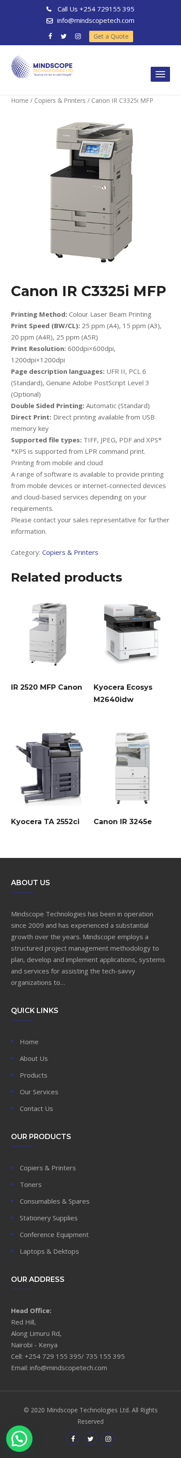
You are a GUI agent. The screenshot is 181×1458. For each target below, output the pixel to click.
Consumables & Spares (55, 1201)
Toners (31, 1184)
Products (33, 1075)
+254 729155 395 (96, 8)
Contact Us (36, 1108)
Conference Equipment (54, 1234)
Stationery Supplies (49, 1217)
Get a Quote (111, 36)
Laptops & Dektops (49, 1251)
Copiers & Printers (60, 100)
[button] (19, 1438)
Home (20, 100)
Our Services (39, 1091)
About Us (34, 1058)
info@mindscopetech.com (95, 20)
